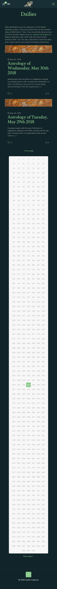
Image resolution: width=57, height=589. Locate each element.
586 (33, 541)
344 (13, 385)
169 (13, 270)
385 (43, 408)
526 (13, 504)
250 (33, 320)
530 (33, 504)
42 (43, 182)
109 (28, 228)
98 (43, 219)
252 (43, 320)
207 (28, 293)
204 (13, 293)
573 (38, 532)
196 (43, 283)
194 (33, 283)
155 (13, 260)
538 (38, 509)
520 (18, 500)
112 (43, 228)
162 (13, 265)
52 (24, 191)
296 (18, 352)
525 (43, 500)
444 (23, 449)
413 (43, 426)
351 (13, 389)
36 (14, 182)
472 (23, 468)
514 (23, 495)
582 (13, 541)
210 (43, 293)
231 (43, 306)
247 (18, 320)
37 (19, 182)
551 (33, 518)
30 (19, 177)
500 (23, 486)
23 (19, 173)
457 (18, 458)
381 (23, 408)
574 (43, 532)
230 (38, 306)
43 (14, 187)
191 (18, 283)
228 (28, 306)
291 (28, 348)
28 (43, 173)
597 (28, 551)
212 (18, 297)
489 (38, 477)
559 (38, 523)
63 (43, 196)
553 (43, 518)
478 (18, 472)
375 (28, 403)
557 (28, 523)
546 (43, 514)
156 (18, 260)
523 (33, 500)
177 (18, 274)
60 (28, 196)
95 (28, 219)
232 (13, 311)
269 (23, 334)
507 (23, 491)
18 (28, 168)
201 (33, 288)
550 (28, 518)
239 (13, 316)
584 (23, 541)
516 (33, 495)
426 (38, 435)
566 (38, 527)
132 (38, 242)
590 (18, 546)
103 (33, 223)
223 (38, 302)
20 (38, 168)
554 (13, 523)
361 (28, 394)
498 (13, 486)
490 (43, 477)
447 (38, 449)
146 (38, 251)
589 (13, 546)
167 (38, 265)
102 (28, 223)
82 (33, 210)
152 (33, 256)
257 (33, 325)
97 (38, 219)
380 (18, 408)
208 (33, 293)
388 (23, 412)
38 (24, 182)
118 (38, 233)
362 (33, 394)
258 (38, 325)
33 (33, 177)
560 (43, 523)
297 (23, 352)
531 (38, 504)
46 (28, 187)
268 (18, 334)
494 (28, 481)
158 (28, 260)
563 (23, 527)
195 (38, 283)
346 (23, 385)
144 (28, 251)
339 (23, 380)
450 (18, 454)
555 (18, 523)
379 (13, 408)
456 (13, 458)
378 (43, 403)
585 (28, 541)
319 (28, 366)
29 (14, 177)
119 (43, 233)
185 (23, 279)
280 (43, 339)
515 (28, 495)
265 (38, 329)
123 (28, 237)
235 (28, 311)
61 (33, 196)
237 (38, 311)
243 (33, 316)
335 (38, 375)
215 (33, 297)
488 (33, 477)
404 (33, 422)
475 (38, 468)
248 (23, 320)
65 (19, 200)
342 (38, 380)
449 (13, 454)
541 (18, 514)
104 (38, 223)
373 (18, 403)
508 (28, 491)
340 (28, 380)
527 (18, 504)
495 (33, 481)
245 (43, 316)
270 (28, 334)
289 (18, 348)
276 (23, 339)
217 (43, 297)
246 (13, 320)
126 (43, 237)
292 (33, 348)
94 (24, 219)
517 (38, 495)
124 (33, 237)
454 (38, 454)
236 (33, 311)
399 (43, 417)
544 (33, 514)
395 (23, 417)
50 (14, 191)
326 (28, 371)
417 (28, 431)
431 (28, 440)
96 (33, 219)
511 (43, 491)
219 (18, 302)
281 (13, 343)
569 (18, 532)
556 (23, 523)
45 (24, 187)
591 (23, 546)
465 (23, 463)
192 (23, 283)
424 (28, 435)
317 (18, 366)
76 (38, 205)
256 (28, 325)
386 (13, 412)
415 (18, 431)
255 (23, 325)
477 (13, 472)
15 (14, 168)
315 (43, 362)
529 (28, 504)
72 (19, 205)
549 (23, 518)
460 (33, 458)
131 (33, 242)
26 (33, 173)
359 (18, 394)
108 (23, 228)
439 (33, 445)
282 (18, 343)
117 (33, 233)
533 (13, 509)
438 (28, 445)
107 (18, 228)
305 (28, 357)
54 (33, 191)
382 (28, 408)
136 (23, 246)
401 (18, 422)
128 (18, 242)
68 (33, 200)
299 (33, 352)
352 (18, 389)
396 (28, 417)
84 (43, 210)
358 (13, 394)
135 (18, 246)
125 (38, 237)
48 (38, 187)
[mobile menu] (53, 4)
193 (28, 283)
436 (18, 445)
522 (28, 500)
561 (13, 527)
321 (38, 366)
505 (13, 491)
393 (13, 417)
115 (23, 233)
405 (38, 422)
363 (38, 394)
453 (33, 454)
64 (14, 200)
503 (38, 486)
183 (13, 279)
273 (43, 334)
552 (38, 518)
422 (18, 435)
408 (18, 426)
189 (43, 279)
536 (28, 509)
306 (33, 357)
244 (38, 316)
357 (43, 389)
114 (18, 233)
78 (14, 210)
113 (14, 233)
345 (18, 385)
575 (13, 537)
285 (33, 343)
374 (23, 403)
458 (23, 458)
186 (28, 279)
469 (43, 463)
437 (23, 445)
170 (18, 270)
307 (38, 357)
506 (18, 491)
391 (38, 412)
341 (33, 380)
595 (43, 546)
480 (28, 472)
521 (23, 500)
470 (13, 468)
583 (18, 541)
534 (18, 509)
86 (19, 214)
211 (14, 297)
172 (28, 270)
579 (33, 537)
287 (43, 343)
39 (28, 182)
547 (13, 518)
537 (33, 509)
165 (28, 265)
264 (33, 329)
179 (28, 274)
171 (23, 270)
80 (24, 210)
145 (33, 251)
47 (33, 187)
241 (23, 316)
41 (38, 182)
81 (28, 210)
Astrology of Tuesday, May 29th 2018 (28, 120)
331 (18, 375)
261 (18, 329)
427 (43, 435)
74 (28, 205)
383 (33, 408)
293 (38, 348)
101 (23, 223)
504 (43, 486)
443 (18, 449)
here (47, 42)
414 (13, 431)
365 (13, 398)
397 (33, 417)
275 (18, 339)
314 (38, 362)
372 (13, 403)
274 (13, 339)
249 (28, 320)
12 (33, 164)
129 (23, 242)
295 (13, 352)
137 (28, 246)
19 (33, 168)
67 (28, 200)
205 (18, 293)
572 (33, 532)
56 (43, 191)
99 (14, 223)
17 (23, 168)
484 (13, 477)
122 (23, 237)
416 (23, 431)
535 (23, 509)
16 (18, 168)
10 (23, 164)
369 (33, 398)
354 (28, 389)
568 (13, 532)
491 (13, 481)
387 (18, 412)
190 (13, 283)
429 (18, 440)
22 (14, 173)
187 (33, 279)
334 (33, 375)
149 (18, 256)
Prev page (29, 151)
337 (13, 380)
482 (38, 472)
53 (28, 191)
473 (28, 468)
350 (43, 385)
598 (33, 551)
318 (23, 366)
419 (38, 431)
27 (38, 173)
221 (28, 302)
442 (13, 449)
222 (33, 302)
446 (33, 449)
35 (43, 177)
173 (33, 270)
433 (38, 440)
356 (38, 389)
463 (13, 463)
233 (18, 311)
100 (18, 223)
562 (18, 527)
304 (23, 357)
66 (24, 200)
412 (38, 426)
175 (43, 270)
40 (33, 182)
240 (18, 316)
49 (43, 187)
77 (43, 205)
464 (18, 463)
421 (13, 435)
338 (18, 380)
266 (43, 329)
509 (33, 491)
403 (28, 422)
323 (13, 371)
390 (33, 412)
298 (28, 352)
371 (43, 398)
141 (14, 251)
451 (23, 454)
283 (23, 343)
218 (13, 302)
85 (14, 214)
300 (38, 352)
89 (33, 214)
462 (43, 458)
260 (13, 329)
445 (28, 449)
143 (23, 251)
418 (33, 431)
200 (28, 288)
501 (28, 486)
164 (23, 265)
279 (38, 339)
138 (33, 246)
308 (43, 357)
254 (18, 325)
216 (38, 297)
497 (43, 481)
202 (38, 288)
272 (38, 334)
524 (38, 500)
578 (28, 537)
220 (23, 302)
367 (23, 398)
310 (18, 362)
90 (38, 214)
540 (13, 514)
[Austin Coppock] (28, 4)
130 (28, 242)
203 (43, 288)
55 (38, 191)
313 (33, 362)
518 (43, 495)
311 (23, 362)
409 (23, 426)
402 (23, 422)
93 (19, 219)
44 (19, 187)
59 (24, 196)
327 (33, 371)
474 (33, 468)
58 (19, 196)
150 (23, 256)
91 (43, 214)
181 (38, 274)
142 (18, 251)
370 (38, 398)
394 (18, 417)
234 (23, 311)
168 (43, 265)
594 (38, 546)
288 (13, 348)
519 (13, 500)
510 (38, 491)
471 (18, 468)
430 (23, 440)
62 (38, 196)
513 (18, 495)
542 (23, 514)
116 (28, 233)
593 (33, 546)
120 (13, 237)
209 (38, 293)
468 (38, 463)
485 (18, 477)
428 (13, 440)
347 (28, 385)
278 (33, 339)
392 (43, 412)
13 (38, 164)
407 (13, 426)
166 (33, 265)
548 (18, 518)
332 (23, 375)
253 (13, 325)
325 (23, 371)
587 (38, 541)
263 (28, 329)
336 (43, 375)
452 (28, 454)
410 (28, 426)
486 (23, 477)
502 (33, 486)
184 (18, 279)
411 (33, 426)
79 (19, 210)
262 (23, 329)
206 (23, 293)
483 (43, 472)
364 (43, 394)
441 (43, 445)
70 (43, 200)
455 (43, 454)
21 (43, 168)
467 (33, 463)
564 (28, 527)
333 (28, 375)
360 (23, 394)
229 (33, 306)
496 (38, 481)
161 (43, 260)
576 (18, 537)
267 (13, 334)
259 (43, 325)
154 (43, 256)
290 (23, 348)
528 (23, 504)
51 (18, 191)
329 (43, 371)
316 (13, 366)
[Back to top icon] (28, 574)
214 (28, 297)
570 (23, 532)
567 (43, 527)
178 (23, 274)
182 (43, 274)
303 (18, 357)
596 (23, 551)
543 (28, 514)
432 (33, 440)
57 (14, 196)
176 (13, 274)
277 (28, 339)
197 (13, 288)
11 (28, 164)
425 (33, 435)
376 (33, 403)
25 (28, 173)
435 (13, 445)
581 (43, 537)
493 (23, 481)
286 (38, 343)
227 (23, 306)
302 (13, 357)
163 (18, 265)
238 (43, 311)
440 (38, 445)
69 (38, 200)
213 (23, 297)
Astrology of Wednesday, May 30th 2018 (28, 68)
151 (28, 256)
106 (13, 228)
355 (33, 389)
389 (28, 412)
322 (43, 366)
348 (33, 385)
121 (18, 237)
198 (18, 288)
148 (13, 256)
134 (13, 246)
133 (43, 242)
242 (28, 316)
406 (43, 422)
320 (33, 366)
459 (28, 458)
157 (23, 260)
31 (23, 177)
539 (43, 509)
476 (43, 468)
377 (38, 403)
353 (23, 389)
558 (33, 523)
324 (18, 371)
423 (23, 435)
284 (28, 343)
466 (28, 463)
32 (28, 177)
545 (38, 514)
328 (38, 371)
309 (13, 362)
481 (33, 472)
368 (28, 398)
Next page (27, 556)
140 (43, 246)
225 (13, 306)
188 (38, 279)
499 (18, 486)
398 (38, 417)
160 (38, 260)
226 (18, 306)
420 (43, 431)
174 (38, 270)
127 (13, 242)
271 (33, 334)
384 (38, 408)
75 (33, 205)
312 (28, 362)
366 (18, 398)
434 (43, 440)
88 (28, 214)
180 (33, 274)
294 (43, 348)
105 (43, 223)
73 (24, 205)
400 (13, 422)
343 (43, 380)
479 (23, 472)
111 (38, 228)
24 (24, 173)
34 (38, 177)
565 (33, 527)
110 (33, 228)
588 (43, 541)
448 (43, 449)
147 (43, 251)
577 (23, 537)
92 (14, 219)
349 (38, 385)
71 (14, 205)
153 (38, 256)
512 (13, 495)
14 (43, 164)
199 (23, 288)
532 (43, 504)
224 (43, 302)
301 (43, 352)
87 (24, 214)
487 (28, 477)
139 (38, 246)
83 (38, 210)
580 (38, 537)
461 (38, 458)
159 (33, 260)
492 (18, 481)
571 (28, 532)
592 (28, 546)
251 (38, 320)
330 (13, 375)
